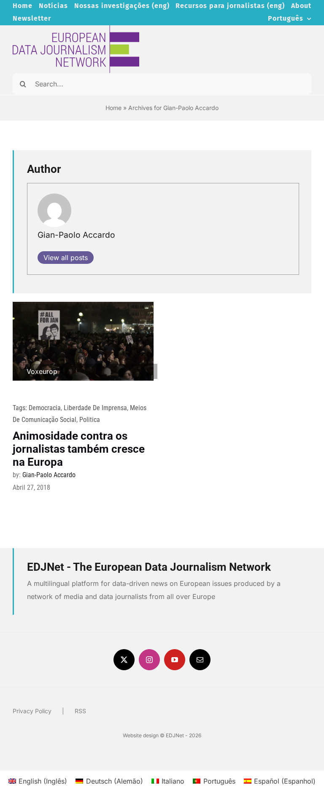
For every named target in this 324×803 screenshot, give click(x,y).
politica (89, 420)
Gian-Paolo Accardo (76, 235)
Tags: (21, 408)
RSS (80, 710)
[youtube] (174, 659)
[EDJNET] (76, 28)
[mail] (200, 659)
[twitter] (124, 659)
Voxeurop (42, 371)
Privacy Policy (32, 710)
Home (113, 107)
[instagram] (149, 659)
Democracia (45, 408)
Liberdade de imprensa (95, 408)
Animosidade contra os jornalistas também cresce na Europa (79, 449)
